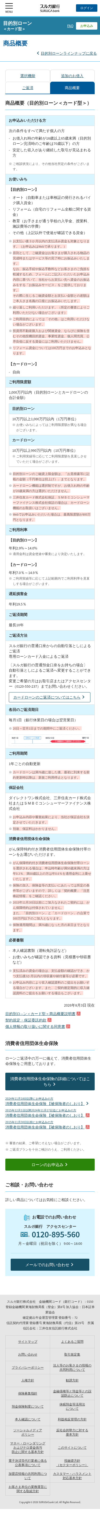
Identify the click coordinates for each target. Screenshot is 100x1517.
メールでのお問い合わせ (47, 1264)
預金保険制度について (28, 1406)
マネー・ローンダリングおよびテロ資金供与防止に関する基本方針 (27, 1447)
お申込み (86, 26)
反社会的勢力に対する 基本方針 (72, 1432)
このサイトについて (72, 1447)
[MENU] (9, 8)
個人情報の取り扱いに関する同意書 (35, 1026)
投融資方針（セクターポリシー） (72, 1463)
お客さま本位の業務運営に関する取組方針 (28, 1489)
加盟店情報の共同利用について (28, 1476)
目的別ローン (17, 25)
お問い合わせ (27, 1354)
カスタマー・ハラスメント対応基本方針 (72, 1476)
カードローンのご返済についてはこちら (47, 697)
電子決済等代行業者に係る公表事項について (28, 1463)
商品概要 (72, 87)
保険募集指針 (27, 1393)
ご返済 (27, 87)
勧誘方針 (72, 1380)
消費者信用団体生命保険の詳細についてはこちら (50, 1081)
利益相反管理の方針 (72, 1419)
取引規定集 (72, 1354)
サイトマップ (27, 1342)
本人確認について (28, 1419)
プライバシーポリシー (28, 1367)
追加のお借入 (72, 75)
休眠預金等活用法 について (72, 1406)
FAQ (70, 25)
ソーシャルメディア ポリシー (27, 1432)
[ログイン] (86, 8)
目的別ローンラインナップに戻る (69, 53)
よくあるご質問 (72, 1342)
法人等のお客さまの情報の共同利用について (72, 1367)
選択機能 (27, 75)
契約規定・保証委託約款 (25, 1020)
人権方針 (27, 1380)
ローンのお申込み (47, 1164)
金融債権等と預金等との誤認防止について (72, 1393)
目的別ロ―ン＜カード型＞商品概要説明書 (40, 1013)
